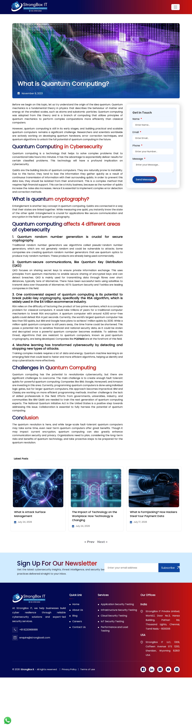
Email (136, 132)
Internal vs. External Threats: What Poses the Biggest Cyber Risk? (153, 514)
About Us (77, 610)
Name (137, 119)
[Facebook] (143, 669)
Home (75, 604)
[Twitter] (160, 669)
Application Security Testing (117, 604)
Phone (137, 145)
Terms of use (87, 669)
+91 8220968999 (28, 629)
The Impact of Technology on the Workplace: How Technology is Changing (36, 516)
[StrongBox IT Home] (29, 7)
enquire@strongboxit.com (34, 637)
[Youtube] (168, 669)
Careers (77, 621)
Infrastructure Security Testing (119, 610)
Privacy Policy (69, 669)
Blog (74, 615)
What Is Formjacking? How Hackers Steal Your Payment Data (95, 514)
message (138, 159)
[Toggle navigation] (175, 7)
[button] (89, 542)
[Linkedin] (151, 669)
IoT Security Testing (112, 621)
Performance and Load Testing (114, 628)
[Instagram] (177, 669)
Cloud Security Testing (114, 615)
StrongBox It (27, 669)
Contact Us (79, 627)
